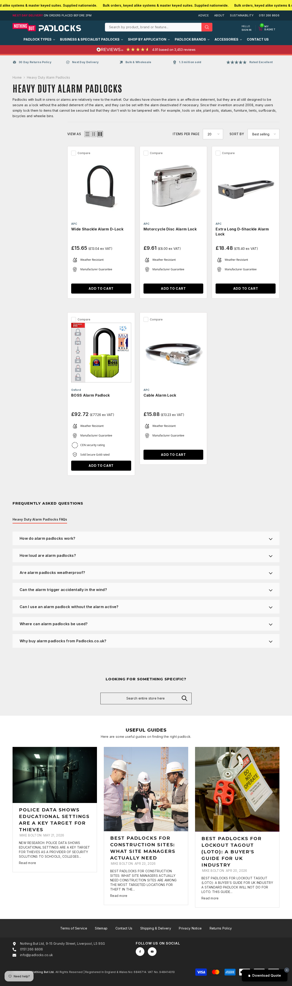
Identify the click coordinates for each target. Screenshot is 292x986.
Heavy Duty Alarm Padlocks (48, 77)
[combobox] (153, 27)
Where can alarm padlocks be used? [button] (54, 624)
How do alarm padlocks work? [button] (48, 538)
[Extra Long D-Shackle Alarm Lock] (246, 186)
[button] (87, 134)
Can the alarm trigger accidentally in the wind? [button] (63, 589)
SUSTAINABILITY (241, 15)
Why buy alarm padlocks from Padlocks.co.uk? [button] (63, 641)
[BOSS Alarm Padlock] (101, 353)
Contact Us (124, 928)
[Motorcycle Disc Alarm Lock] (173, 186)
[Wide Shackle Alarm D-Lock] (101, 186)
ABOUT (219, 15)
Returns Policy (221, 928)
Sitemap (101, 928)
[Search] (158, 27)
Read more (27, 863)
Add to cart (101, 288)
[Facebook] (140, 951)
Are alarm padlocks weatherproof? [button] (52, 572)
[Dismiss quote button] (286, 970)
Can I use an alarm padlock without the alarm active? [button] (69, 606)
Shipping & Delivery (155, 928)
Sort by (236, 134)
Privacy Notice (190, 928)
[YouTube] (152, 951)
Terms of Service (73, 928)
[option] (54, 809)
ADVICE (203, 15)
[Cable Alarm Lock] (173, 353)
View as (74, 134)
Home (17, 77)
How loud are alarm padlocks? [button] (48, 555)
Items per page (186, 134)
